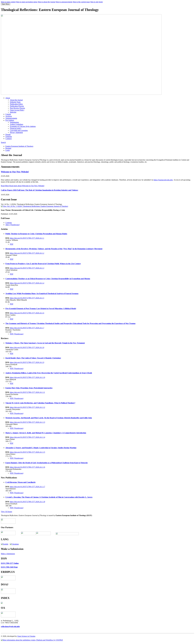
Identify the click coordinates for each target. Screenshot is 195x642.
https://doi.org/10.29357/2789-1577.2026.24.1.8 (27, 347)
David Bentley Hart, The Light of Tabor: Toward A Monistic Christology (33, 358)
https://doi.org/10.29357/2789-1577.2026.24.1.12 (27, 407)
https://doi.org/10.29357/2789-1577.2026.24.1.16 (27, 467)
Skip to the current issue (81, 2)
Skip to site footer (96, 2)
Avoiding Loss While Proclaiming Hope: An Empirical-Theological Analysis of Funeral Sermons (41, 293)
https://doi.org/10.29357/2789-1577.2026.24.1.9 (27, 362)
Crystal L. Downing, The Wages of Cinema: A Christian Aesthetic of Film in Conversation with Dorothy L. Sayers (48, 497)
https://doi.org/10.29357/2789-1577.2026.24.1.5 (27, 298)
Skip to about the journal (46, 2)
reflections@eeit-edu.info (10, 626)
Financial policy (15, 128)
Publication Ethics (16, 104)
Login (7, 150)
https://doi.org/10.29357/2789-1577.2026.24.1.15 (27, 452)
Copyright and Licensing (19, 130)
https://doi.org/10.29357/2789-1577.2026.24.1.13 (27, 422)
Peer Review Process (17, 108)
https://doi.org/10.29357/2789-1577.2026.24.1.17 (27, 487)
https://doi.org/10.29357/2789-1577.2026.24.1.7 (27, 328)
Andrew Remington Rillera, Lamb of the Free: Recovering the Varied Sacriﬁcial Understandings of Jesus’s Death (48, 373)
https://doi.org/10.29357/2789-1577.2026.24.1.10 (27, 377)
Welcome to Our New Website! (15, 172)
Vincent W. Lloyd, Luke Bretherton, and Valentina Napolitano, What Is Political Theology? (40, 403)
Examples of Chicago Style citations (23, 126)
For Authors (9, 120)
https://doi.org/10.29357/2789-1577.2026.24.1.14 (27, 437)
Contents (8, 223)
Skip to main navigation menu (26, 2)
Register (8, 148)
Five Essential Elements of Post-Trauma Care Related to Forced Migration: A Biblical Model (40, 308)
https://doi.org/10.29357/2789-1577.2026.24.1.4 (27, 283)
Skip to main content (8, 2)
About (7, 98)
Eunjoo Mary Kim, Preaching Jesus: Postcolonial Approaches (28, 388)
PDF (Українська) (16, 334)
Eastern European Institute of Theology (19, 146)
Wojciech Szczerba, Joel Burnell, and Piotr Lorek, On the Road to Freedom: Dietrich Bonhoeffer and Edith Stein (48, 418)
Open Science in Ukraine (26, 636)
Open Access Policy (17, 110)
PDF (11, 244)
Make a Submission (8, 554)
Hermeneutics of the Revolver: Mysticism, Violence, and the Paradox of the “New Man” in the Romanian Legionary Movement (53, 249)
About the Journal (16, 100)
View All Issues (6, 512)
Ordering (8, 136)
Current (8, 114)
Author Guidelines (16, 124)
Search (3, 142)
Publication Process (17, 106)
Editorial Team (15, 102)
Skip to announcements (64, 2)
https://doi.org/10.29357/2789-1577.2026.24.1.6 (27, 313)
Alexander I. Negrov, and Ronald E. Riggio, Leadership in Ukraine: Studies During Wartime (40, 448)
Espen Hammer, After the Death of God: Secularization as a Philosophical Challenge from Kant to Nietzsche (46, 463)
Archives (8, 116)
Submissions (14, 122)
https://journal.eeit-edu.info (163, 180)
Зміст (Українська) (12, 225)
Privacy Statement (16, 132)
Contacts (8, 139)
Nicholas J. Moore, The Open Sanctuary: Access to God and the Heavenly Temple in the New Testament (45, 343)
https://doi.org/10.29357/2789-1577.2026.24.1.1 (27, 238)
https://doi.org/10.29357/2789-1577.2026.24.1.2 (27, 253)
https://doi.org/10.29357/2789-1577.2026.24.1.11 (27, 392)
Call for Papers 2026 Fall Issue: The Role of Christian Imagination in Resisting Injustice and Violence (39, 190)
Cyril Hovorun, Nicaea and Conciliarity (20, 482)
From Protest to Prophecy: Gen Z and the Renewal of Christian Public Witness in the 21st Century (43, 264)
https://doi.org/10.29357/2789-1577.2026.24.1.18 (27, 502)
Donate (8, 134)
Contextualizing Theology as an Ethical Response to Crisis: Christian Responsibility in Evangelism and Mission (47, 279)
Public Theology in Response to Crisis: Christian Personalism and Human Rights (36, 234)
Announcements (11, 118)
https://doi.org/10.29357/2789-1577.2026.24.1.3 (27, 268)
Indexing (13, 112)
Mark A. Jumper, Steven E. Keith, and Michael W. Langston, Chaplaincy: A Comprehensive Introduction (45, 433)
